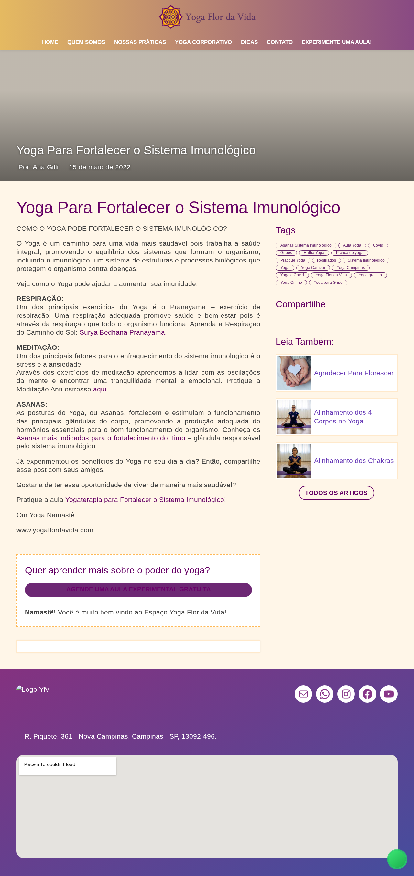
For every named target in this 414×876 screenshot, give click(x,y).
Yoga (284, 267)
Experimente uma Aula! (337, 42)
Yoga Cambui (313, 267)
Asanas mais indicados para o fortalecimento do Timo (100, 438)
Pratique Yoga (292, 260)
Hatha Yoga (314, 253)
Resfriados (326, 260)
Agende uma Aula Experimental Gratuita (138, 589)
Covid (378, 245)
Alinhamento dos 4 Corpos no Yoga (343, 417)
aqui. (100, 389)
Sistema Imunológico (366, 260)
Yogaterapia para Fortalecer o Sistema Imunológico (144, 499)
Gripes (286, 253)
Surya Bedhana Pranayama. (123, 332)
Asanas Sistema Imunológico (306, 245)
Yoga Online (291, 282)
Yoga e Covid (292, 275)
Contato (280, 42)
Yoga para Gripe (328, 282)
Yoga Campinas (351, 267)
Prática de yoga (350, 253)
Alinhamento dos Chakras (354, 460)
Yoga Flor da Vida (331, 275)
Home (50, 42)
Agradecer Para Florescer (354, 373)
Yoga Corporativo (203, 42)
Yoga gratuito (370, 275)
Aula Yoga (352, 245)
